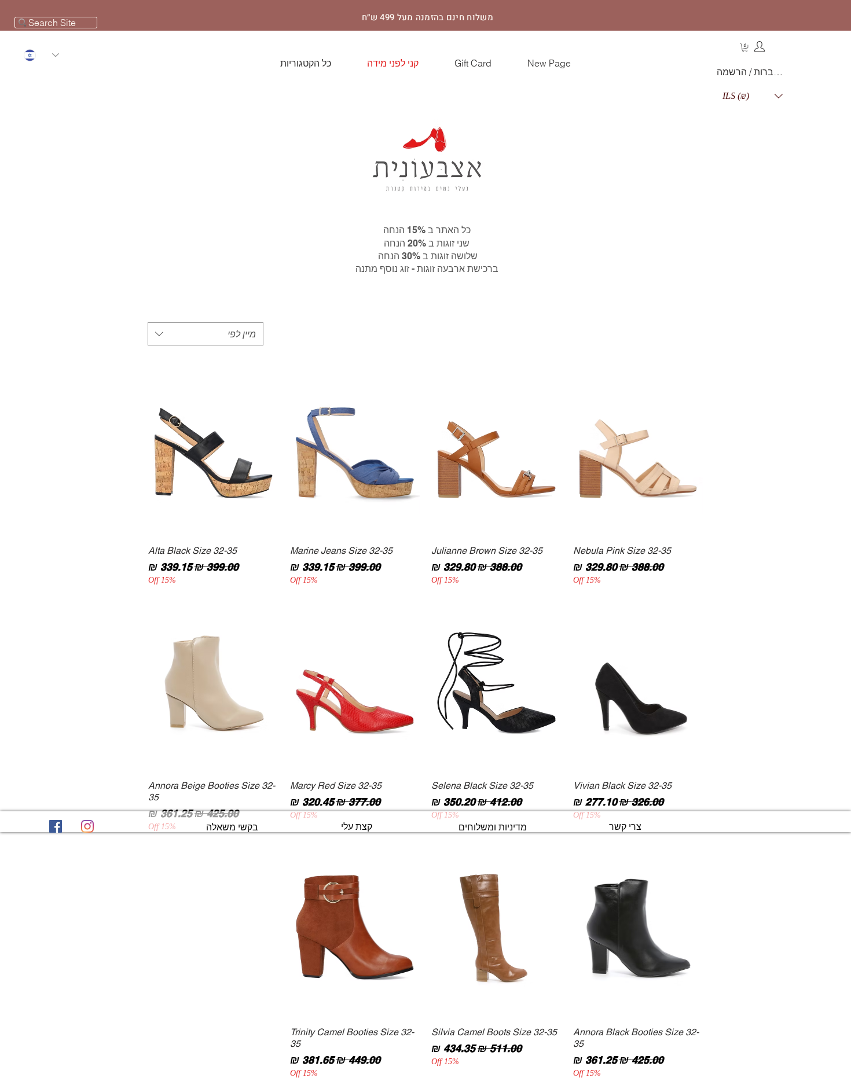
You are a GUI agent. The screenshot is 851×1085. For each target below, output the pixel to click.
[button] (745, 47)
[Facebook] (55, 826)
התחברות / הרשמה (752, 72)
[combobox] (205, 333)
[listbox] (752, 96)
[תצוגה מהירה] (638, 449)
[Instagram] (87, 826)
